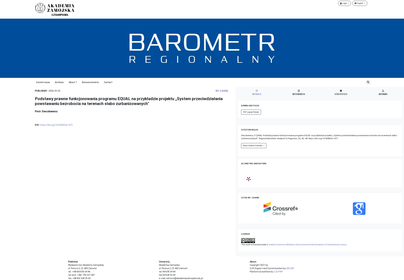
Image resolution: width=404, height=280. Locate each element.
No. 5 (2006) (222, 91)
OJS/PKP (278, 271)
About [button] (72, 82)
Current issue (43, 82)
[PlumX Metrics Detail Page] (249, 179)
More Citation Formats (253, 146)
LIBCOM (290, 268)
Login (345, 3)
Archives (59, 82)
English (360, 3)
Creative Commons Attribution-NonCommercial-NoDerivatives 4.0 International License (307, 244)
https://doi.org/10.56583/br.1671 (56, 125)
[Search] (368, 82)
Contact (108, 82)
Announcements (90, 82)
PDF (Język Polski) (251, 112)
